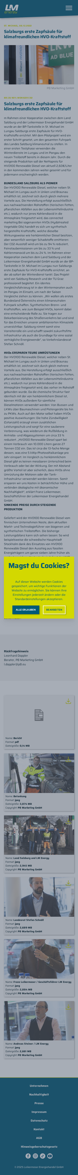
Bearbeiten (54, 609)
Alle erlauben (26, 609)
